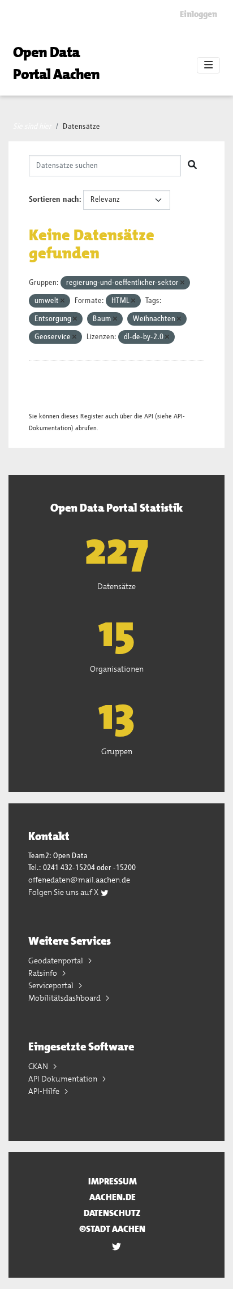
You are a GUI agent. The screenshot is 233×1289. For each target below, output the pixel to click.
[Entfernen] (182, 283)
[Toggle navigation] (208, 65)
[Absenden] (192, 165)
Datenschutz (112, 1213)
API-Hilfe (44, 1091)
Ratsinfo (43, 973)
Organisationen (117, 669)
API (148, 416)
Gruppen (116, 751)
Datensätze (81, 127)
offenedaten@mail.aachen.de (79, 880)
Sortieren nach (54, 200)
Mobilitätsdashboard (65, 998)
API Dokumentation (63, 1079)
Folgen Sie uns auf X (64, 892)
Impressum (112, 1181)
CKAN (39, 1066)
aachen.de (112, 1197)
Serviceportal (51, 985)
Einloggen (198, 14)
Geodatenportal (56, 960)
